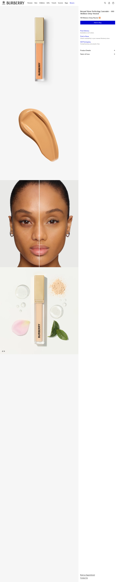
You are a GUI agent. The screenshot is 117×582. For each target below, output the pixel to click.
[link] (87, 575)
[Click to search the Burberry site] (105, 3)
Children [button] (42, 3)
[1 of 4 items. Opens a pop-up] (39, 49)
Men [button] (35, 3)
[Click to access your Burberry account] (109, 3)
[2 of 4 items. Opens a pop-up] (39, 136)
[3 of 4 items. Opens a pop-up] (39, 223)
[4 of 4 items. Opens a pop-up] (39, 310)
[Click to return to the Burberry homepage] (15, 3)
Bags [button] (66, 3)
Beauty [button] (72, 3)
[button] (97, 22)
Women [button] (29, 3)
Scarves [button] (60, 3)
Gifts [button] (48, 3)
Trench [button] (54, 3)
